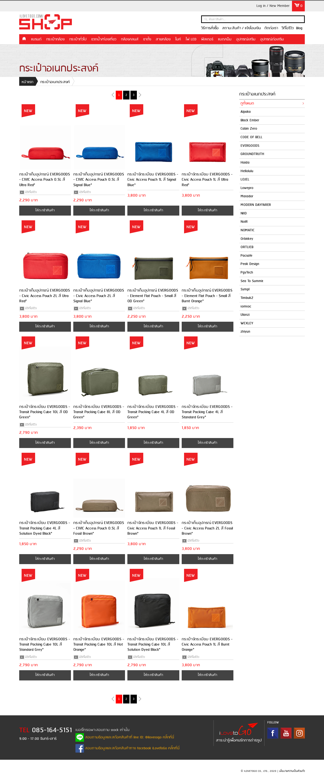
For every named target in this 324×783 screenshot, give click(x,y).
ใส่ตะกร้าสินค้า (45, 210)
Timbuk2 (247, 298)
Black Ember (250, 120)
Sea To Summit (252, 281)
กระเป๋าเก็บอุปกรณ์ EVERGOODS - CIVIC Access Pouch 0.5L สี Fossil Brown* (98, 528)
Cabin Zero (249, 129)
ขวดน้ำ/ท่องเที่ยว (103, 39)
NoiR (244, 222)
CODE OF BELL (251, 137)
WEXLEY (247, 323)
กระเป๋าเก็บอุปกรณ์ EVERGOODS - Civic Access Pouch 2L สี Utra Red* (44, 295)
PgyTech (247, 272)
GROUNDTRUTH (252, 154)
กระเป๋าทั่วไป (78, 39)
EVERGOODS (250, 146)
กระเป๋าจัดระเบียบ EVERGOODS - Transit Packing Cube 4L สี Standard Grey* (207, 412)
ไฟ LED (191, 39)
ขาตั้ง (147, 39)
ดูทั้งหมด (247, 103)
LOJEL (245, 179)
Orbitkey (247, 239)
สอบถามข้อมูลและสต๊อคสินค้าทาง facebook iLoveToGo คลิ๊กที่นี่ (132, 748)
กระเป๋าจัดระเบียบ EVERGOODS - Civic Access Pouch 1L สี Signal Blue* (152, 179)
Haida (245, 162)
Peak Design (250, 264)
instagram (299, 733)
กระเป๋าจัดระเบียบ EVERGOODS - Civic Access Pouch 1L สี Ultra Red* (207, 179)
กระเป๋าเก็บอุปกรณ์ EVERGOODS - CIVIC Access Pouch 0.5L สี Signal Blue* (98, 179)
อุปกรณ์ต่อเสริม (272, 39)
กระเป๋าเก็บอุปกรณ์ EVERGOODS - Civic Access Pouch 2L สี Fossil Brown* (207, 528)
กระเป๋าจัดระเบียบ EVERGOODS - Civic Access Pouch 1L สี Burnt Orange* (207, 644)
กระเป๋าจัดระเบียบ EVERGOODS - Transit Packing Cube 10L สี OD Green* (44, 412)
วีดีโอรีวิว (288, 28)
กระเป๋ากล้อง (55, 39)
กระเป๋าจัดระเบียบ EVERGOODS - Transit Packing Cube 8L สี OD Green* (98, 412)
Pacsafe (246, 256)
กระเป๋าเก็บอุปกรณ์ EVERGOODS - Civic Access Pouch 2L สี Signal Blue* (98, 295)
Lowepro (247, 188)
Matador (247, 196)
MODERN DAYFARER (256, 205)
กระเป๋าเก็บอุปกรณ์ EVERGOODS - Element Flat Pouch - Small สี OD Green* (152, 295)
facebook (272, 733)
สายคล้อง (163, 39)
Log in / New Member (273, 6)
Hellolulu (247, 171)
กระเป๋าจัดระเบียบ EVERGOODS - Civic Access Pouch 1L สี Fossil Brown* (152, 528)
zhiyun (245, 332)
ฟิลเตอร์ (207, 39)
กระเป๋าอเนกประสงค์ (55, 82)
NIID (244, 213)
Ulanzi (245, 315)
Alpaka (246, 112)
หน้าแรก (24, 39)
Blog (299, 28)
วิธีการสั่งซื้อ (210, 28)
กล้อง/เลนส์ (130, 39)
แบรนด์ (36, 39)
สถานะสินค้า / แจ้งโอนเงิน (241, 28)
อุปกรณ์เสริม (245, 39)
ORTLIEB (247, 247)
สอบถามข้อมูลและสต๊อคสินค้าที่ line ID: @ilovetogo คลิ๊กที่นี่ (129, 737)
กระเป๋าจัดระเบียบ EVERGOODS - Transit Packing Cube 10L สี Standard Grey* (44, 644)
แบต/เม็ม (224, 39)
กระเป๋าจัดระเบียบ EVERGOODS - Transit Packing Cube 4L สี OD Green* (152, 412)
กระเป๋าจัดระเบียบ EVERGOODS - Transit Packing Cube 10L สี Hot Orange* (98, 644)
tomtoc (246, 306)
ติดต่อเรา (271, 28)
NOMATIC (248, 230)
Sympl (245, 289)
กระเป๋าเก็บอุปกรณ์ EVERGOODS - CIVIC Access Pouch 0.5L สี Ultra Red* (44, 179)
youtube (286, 733)
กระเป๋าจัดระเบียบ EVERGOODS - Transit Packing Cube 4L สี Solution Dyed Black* (44, 528)
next (140, 95)
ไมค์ (178, 39)
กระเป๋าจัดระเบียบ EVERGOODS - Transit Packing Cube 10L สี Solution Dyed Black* (152, 644)
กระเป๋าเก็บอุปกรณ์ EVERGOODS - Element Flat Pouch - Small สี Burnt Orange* (207, 295)
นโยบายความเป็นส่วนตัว (292, 771)
